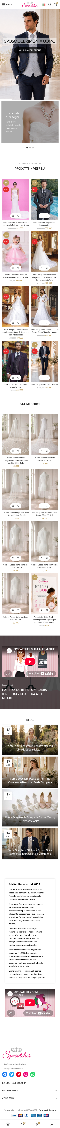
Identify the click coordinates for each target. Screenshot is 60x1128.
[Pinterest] (18, 1074)
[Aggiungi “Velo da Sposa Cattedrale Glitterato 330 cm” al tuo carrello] (41, 451)
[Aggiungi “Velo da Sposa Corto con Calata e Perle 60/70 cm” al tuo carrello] (41, 558)
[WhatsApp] (32, 1074)
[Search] (50, 4)
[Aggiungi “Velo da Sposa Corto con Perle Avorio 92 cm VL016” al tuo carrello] (41, 505)
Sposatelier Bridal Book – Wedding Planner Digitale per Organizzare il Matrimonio (44, 619)
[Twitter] (11, 1074)
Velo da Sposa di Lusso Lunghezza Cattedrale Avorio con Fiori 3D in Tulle (16, 460)
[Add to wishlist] (18, 215)
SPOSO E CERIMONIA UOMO (29, 41)
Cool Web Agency (47, 1110)
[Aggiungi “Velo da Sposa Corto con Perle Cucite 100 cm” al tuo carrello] (13, 558)
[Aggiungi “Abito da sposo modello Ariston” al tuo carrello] (41, 377)
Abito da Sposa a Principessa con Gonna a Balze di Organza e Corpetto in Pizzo (15, 332)
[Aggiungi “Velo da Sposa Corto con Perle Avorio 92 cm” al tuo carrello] (13, 610)
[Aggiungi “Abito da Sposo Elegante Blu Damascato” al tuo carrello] (41, 215)
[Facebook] (4, 1074)
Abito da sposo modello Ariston (44, 384)
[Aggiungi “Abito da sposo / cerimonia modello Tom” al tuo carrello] (13, 377)
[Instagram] (25, 1074)
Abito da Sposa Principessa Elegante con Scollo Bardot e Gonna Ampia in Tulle (44, 277)
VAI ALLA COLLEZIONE (30, 50)
